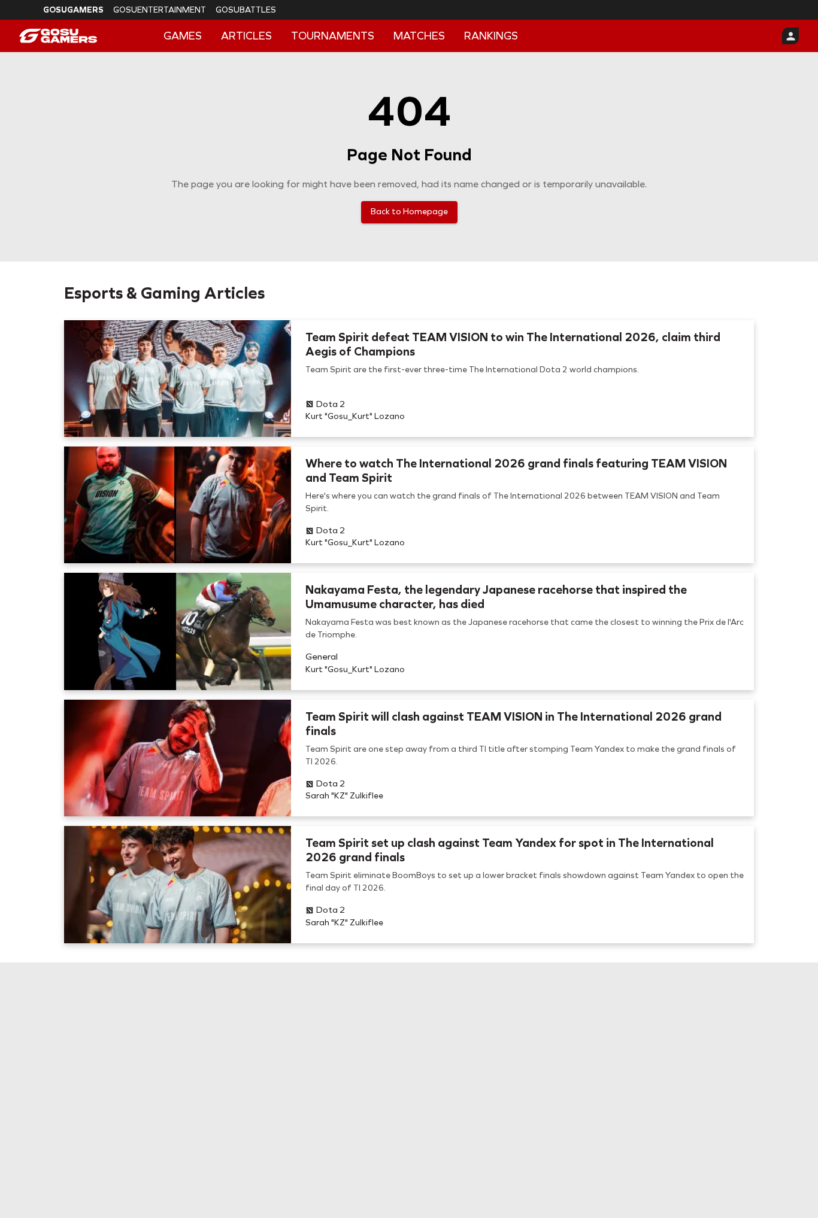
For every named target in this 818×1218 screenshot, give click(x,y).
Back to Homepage (409, 211)
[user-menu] (790, 36)
